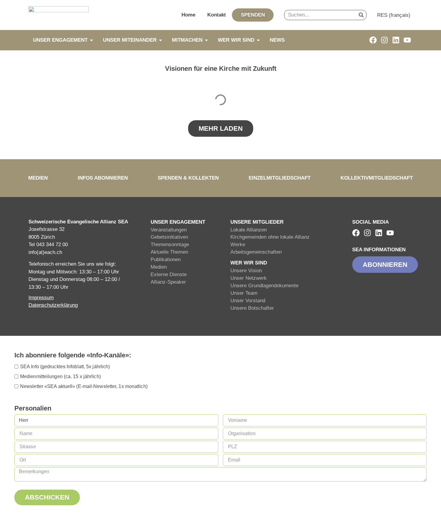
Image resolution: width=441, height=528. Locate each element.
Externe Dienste (169, 274)
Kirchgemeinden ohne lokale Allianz (270, 237)
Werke (237, 244)
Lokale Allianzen (248, 230)
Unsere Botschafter (252, 308)
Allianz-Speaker (168, 282)
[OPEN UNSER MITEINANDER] (160, 40)
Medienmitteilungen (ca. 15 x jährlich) (60, 376)
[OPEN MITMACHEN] (206, 40)
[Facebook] (373, 40)
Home (188, 15)
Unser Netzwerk (248, 278)
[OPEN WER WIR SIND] (258, 40)
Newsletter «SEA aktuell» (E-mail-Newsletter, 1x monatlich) (84, 386)
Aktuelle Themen (169, 252)
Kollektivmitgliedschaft (376, 178)
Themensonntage (170, 244)
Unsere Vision (246, 270)
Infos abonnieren (103, 178)
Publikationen (166, 259)
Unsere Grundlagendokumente (264, 285)
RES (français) (393, 15)
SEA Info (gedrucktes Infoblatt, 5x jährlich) (65, 366)
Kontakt (216, 15)
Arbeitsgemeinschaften (256, 252)
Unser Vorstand (247, 300)
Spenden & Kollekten (188, 178)
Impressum (41, 297)
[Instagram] (384, 40)
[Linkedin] (396, 40)
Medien (38, 178)
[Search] (361, 15)
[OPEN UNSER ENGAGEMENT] (91, 40)
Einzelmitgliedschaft (279, 178)
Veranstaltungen (169, 230)
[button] (220, 128)
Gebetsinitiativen (169, 237)
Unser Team (243, 293)
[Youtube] (407, 40)
